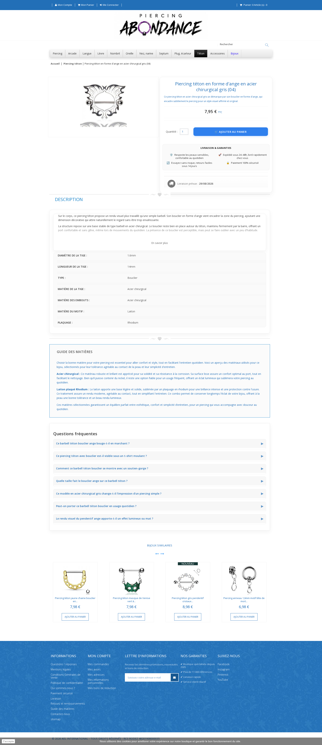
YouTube (223, 679)
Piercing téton (73, 63)
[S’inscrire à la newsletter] (174, 677)
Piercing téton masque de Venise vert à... (131, 599)
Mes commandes (98, 664)
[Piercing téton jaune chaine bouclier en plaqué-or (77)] (75, 578)
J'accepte (8, 741)
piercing (238, 216)
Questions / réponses (64, 664)
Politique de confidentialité (67, 683)
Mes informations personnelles (98, 681)
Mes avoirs (94, 669)
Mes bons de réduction (102, 688)
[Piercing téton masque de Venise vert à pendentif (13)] (131, 578)
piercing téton (85, 216)
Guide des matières (62, 709)
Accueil (55, 63)
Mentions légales (61, 669)
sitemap (56, 719)
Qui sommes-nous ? (63, 688)
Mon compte (99, 656)
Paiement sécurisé (62, 693)
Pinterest (223, 674)
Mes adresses (96, 674)
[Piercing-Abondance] (161, 38)
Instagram (224, 669)
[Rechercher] (266, 45)
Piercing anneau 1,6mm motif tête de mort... (244, 599)
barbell (120, 226)
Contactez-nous (60, 714)
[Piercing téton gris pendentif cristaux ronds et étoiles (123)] (188, 578)
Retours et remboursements (68, 703)
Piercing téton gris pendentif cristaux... (188, 599)
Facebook (224, 664)
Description (69, 199)
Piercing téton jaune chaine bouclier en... (75, 599)
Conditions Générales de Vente (65, 676)
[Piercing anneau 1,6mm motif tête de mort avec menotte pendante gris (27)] (244, 578)
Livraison (56, 698)
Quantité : (172, 131)
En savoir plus (159, 243)
